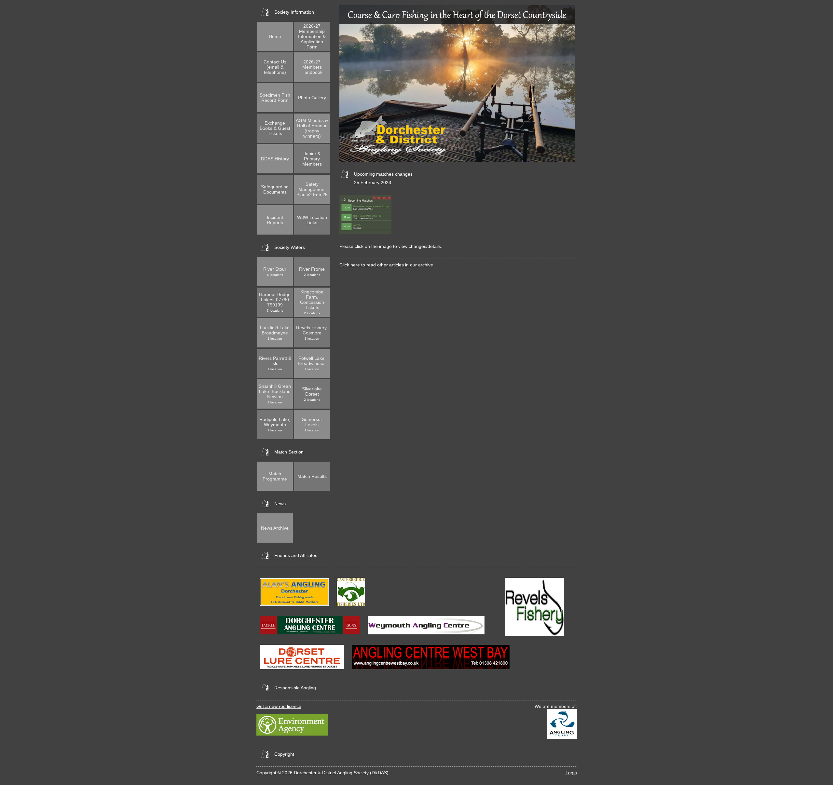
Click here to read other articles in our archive (386, 264)
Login (571, 772)
